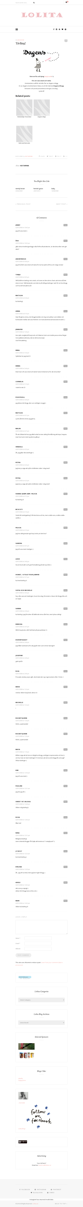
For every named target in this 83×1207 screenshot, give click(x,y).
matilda (19, 295)
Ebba (18, 350)
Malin (18, 428)
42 (66, 41)
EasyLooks (48, 76)
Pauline (19, 786)
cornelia (19, 382)
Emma (18, 366)
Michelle (19, 702)
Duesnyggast (21, 640)
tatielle (20, 1078)
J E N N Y (19, 851)
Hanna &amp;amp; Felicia (26, 494)
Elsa (17, 671)
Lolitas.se (35, 1204)
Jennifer (19, 329)
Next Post (61, 204)
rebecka (19, 624)
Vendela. (19, 447)
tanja (18, 275)
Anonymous (21, 259)
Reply (65, 225)
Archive (20, 40)
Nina (18, 833)
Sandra (19, 543)
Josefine (19, 655)
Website (18, 949)
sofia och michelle (24, 590)
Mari (18, 901)
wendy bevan (20, 189)
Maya (18, 749)
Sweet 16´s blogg (23, 802)
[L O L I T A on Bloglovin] (24, 978)
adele (18, 882)
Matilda (19, 413)
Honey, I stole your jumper (27, 575)
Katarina (29, 156)
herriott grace (38, 189)
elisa (18, 817)
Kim (17, 770)
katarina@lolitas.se (44, 1165)
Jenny (18, 225)
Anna (18, 311)
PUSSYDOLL (20, 397)
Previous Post (23, 204)
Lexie (18, 559)
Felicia (18, 528)
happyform (22, 1080)
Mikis (18, 687)
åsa (17, 241)
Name (18, 938)
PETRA (18, 462)
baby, (53, 189)
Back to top (60, 1204)
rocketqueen (21, 718)
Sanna (18, 608)
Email (18, 943)
